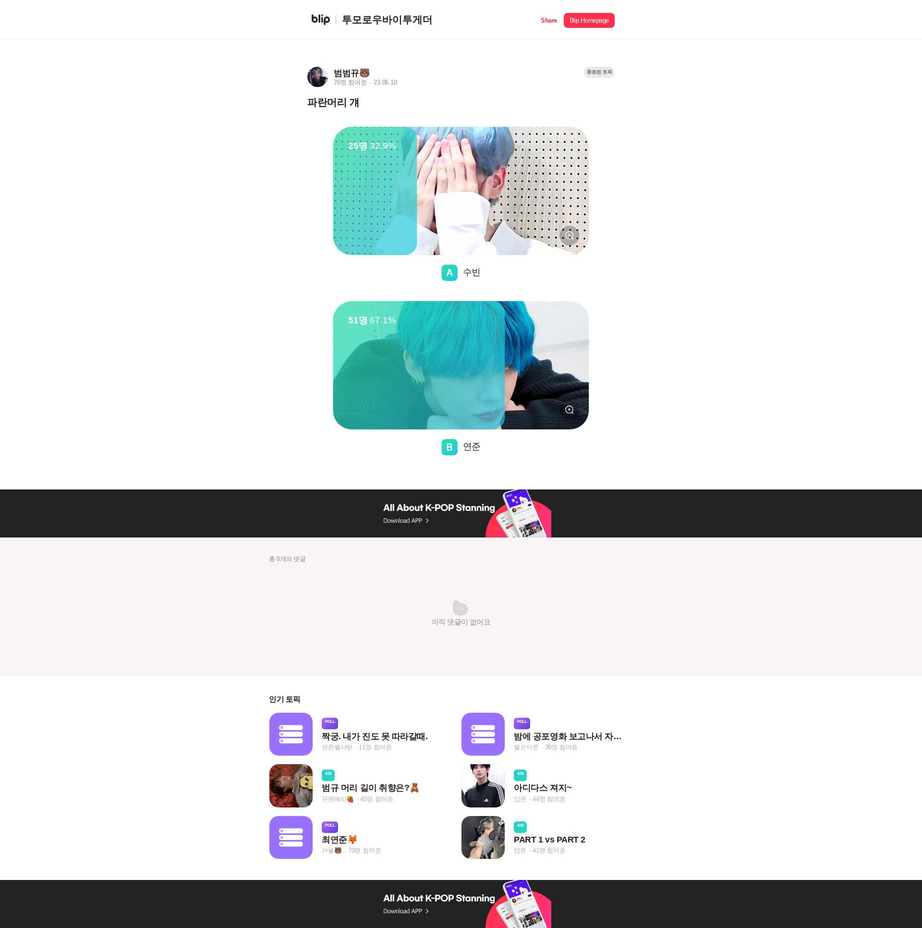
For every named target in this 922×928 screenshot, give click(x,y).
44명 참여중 (549, 799)
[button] (549, 19)
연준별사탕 (337, 747)
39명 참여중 (561, 747)
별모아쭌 (526, 747)
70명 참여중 (364, 850)
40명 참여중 (376, 799)
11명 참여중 (375, 747)
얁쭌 (520, 799)
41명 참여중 (549, 850)
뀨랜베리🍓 (338, 799)
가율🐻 (331, 850)
